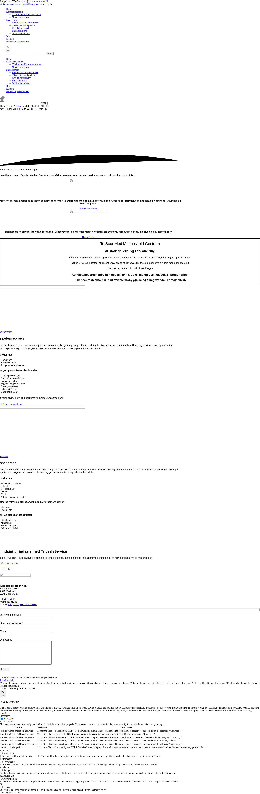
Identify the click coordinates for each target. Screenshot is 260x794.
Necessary (8, 719)
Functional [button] (5, 750)
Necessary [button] (5, 716)
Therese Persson (13, 106)
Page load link (7, 680)
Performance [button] (6, 759)
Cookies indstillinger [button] (10, 688)
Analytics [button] (4, 767)
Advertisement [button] (7, 775)
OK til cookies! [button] (27, 688)
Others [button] (3, 784)
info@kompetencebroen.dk (35, 1)
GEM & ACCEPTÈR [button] (10, 792)
